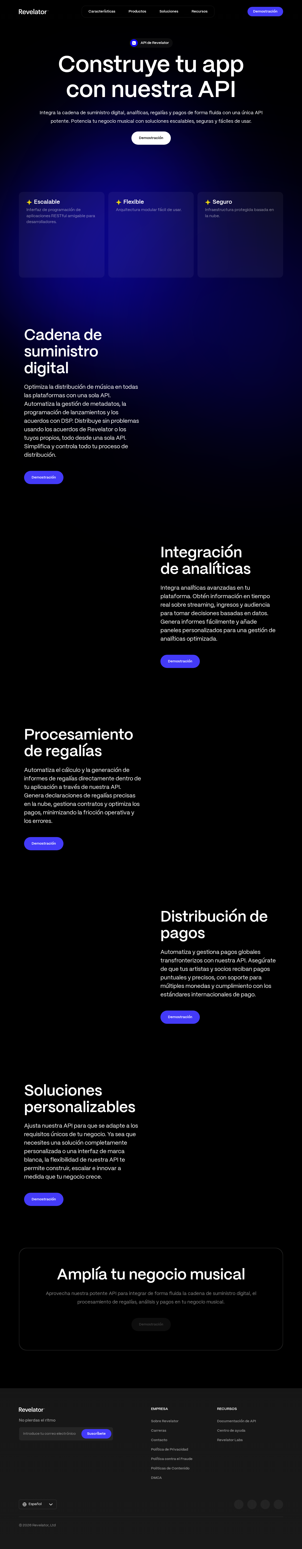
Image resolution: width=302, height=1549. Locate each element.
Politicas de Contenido (170, 1468)
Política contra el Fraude (172, 1459)
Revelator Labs (230, 1440)
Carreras (158, 1430)
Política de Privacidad (169, 1449)
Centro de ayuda (231, 1430)
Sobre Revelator (165, 1421)
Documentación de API (236, 1421)
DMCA (156, 1478)
